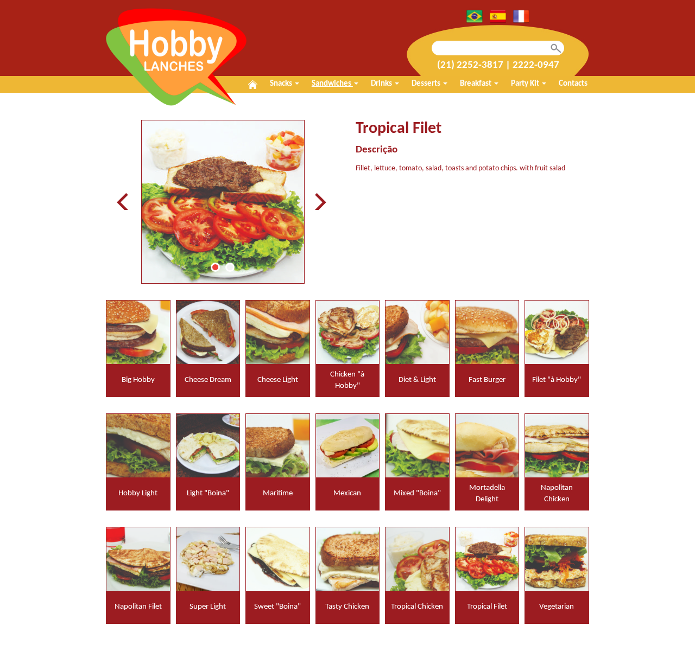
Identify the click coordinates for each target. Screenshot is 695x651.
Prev (125, 201)
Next (319, 201)
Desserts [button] (427, 84)
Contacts (573, 84)
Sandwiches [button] (332, 84)
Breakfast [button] (476, 84)
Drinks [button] (382, 84)
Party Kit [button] (526, 84)
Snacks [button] (282, 84)
